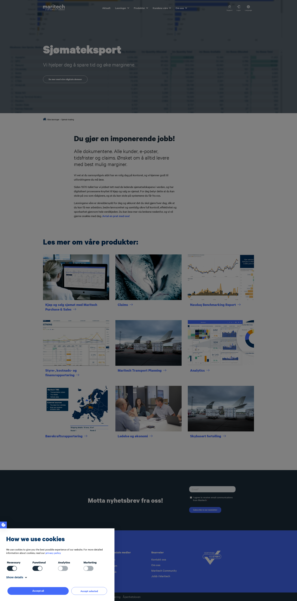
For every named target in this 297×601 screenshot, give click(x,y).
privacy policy (53, 552)
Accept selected (89, 591)
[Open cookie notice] (3, 525)
